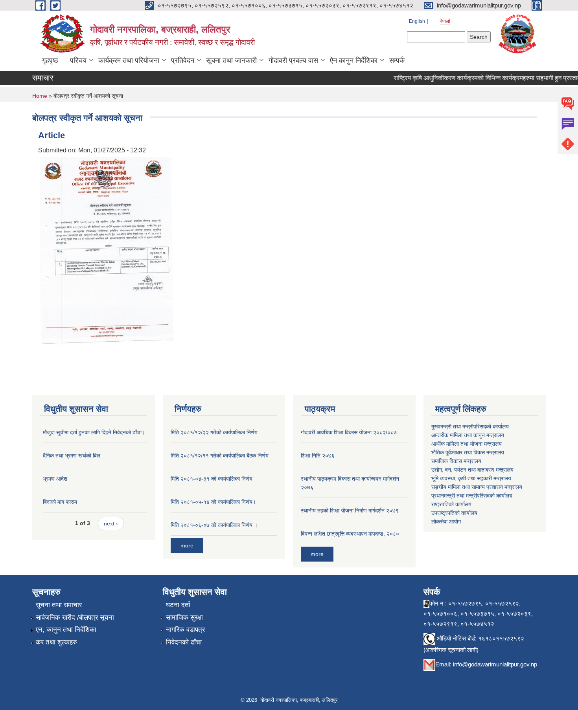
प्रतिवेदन (182, 60)
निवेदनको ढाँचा (184, 642)
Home (39, 96)
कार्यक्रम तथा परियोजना (128, 60)
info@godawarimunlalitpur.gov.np (495, 664)
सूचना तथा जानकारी (231, 60)
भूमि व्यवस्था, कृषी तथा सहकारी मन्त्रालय (471, 478)
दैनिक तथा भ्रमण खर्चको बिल (71, 455)
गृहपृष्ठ (50, 60)
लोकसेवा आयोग (446, 521)
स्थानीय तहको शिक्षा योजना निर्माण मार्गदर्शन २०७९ (350, 510)
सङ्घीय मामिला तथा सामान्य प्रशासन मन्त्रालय (476, 487)
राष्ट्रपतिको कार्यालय (451, 504)
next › (111, 523)
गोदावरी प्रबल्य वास (293, 60)
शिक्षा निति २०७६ (318, 455)
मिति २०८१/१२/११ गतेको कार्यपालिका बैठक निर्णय (220, 455)
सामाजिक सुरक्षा (184, 617)
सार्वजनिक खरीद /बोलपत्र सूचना (75, 617)
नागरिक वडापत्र (185, 629)
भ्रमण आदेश (55, 479)
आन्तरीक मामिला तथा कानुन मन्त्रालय (467, 435)
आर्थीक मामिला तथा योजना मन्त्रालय (466, 444)
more (186, 545)
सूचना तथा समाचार (59, 605)
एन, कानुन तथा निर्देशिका (66, 629)
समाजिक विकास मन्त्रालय (456, 461)
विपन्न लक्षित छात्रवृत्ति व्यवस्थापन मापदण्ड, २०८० (350, 534)
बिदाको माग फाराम (60, 502)
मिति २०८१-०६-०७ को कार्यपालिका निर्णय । (214, 525)
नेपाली (445, 21)
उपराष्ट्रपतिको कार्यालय (454, 513)
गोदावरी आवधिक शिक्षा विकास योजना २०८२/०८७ (349, 432)
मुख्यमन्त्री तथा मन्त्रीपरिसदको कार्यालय (470, 426)
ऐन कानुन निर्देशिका (353, 60)
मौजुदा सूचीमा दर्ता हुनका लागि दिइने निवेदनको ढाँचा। (94, 432)
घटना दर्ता (178, 605)
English (417, 21)
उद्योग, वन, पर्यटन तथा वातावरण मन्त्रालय (472, 470)
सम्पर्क (397, 60)
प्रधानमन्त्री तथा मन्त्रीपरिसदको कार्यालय (471, 495)
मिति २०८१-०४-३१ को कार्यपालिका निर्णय (211, 479)
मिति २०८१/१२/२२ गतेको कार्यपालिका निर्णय (214, 432)
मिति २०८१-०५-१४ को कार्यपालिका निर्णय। (213, 502)
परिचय (78, 60)
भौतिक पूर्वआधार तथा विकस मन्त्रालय (467, 452)
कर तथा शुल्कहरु (56, 642)
